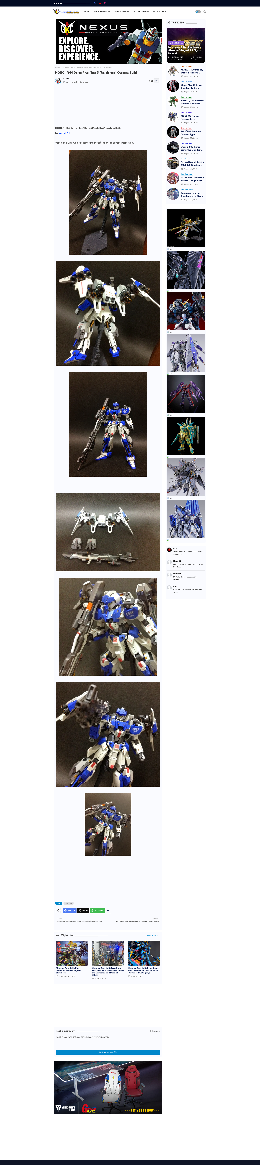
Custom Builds (140, 12)
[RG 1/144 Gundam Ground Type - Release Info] (173, 132)
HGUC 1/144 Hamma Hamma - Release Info (192, 102)
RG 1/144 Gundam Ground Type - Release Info (191, 133)
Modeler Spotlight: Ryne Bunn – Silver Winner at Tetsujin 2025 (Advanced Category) (143, 970)
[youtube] (100, 3)
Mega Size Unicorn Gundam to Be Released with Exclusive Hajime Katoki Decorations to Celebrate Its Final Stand (193, 87)
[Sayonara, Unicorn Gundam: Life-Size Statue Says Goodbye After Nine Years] (173, 194)
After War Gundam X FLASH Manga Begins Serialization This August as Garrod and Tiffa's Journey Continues (193, 179)
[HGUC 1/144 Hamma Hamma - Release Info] (173, 101)
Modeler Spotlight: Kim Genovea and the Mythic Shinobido (68, 970)
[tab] (86, 12)
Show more (151, 936)
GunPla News (120, 12)
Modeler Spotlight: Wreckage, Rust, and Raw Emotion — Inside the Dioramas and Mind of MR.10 (108, 971)
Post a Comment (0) (108, 1052)
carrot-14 (64, 133)
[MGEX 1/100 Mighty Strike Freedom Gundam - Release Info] (173, 70)
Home (86, 12)
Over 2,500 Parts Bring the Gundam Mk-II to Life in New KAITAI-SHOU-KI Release (192, 148)
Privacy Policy (159, 12)
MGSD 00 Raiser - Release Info (191, 117)
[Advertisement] (108, 107)
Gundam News (100, 12)
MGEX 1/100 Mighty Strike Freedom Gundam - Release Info (192, 71)
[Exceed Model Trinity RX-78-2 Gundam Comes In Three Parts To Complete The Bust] (173, 163)
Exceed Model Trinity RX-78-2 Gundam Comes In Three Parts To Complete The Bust (192, 164)
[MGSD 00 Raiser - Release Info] (173, 116)
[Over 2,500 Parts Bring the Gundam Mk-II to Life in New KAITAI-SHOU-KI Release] (173, 147)
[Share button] (108, 910)
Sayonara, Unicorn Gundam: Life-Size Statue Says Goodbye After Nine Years (193, 195)
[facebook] (94, 3)
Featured (65, 68)
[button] (198, 11)
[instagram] (105, 3)
